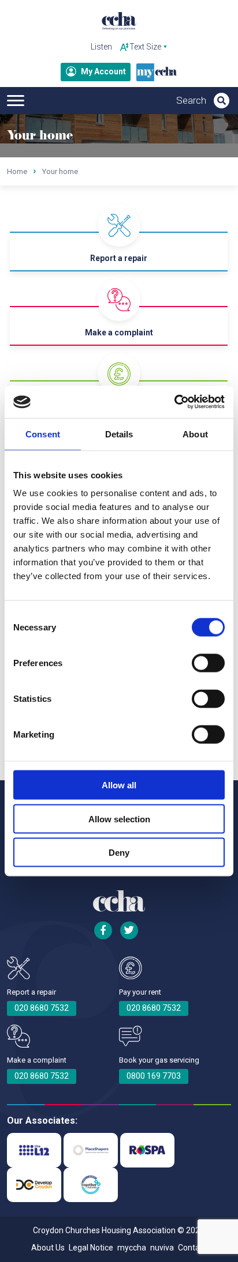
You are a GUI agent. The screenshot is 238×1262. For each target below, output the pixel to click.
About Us (48, 1247)
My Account (103, 71)
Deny (119, 852)
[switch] (208, 663)
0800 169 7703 (154, 1075)
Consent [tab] (42, 434)
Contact (192, 1247)
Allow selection (119, 818)
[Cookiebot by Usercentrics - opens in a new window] (174, 402)
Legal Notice (91, 1247)
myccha (131, 1247)
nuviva (162, 1247)
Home (17, 171)
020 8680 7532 (41, 1007)
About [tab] (195, 434)
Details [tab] (119, 434)
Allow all (119, 785)
